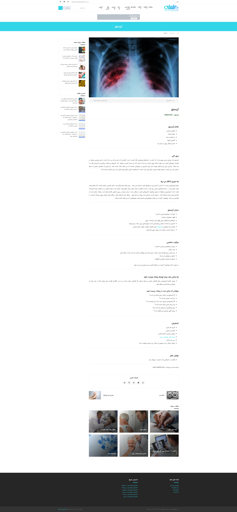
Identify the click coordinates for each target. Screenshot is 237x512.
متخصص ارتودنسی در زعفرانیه (130, 485)
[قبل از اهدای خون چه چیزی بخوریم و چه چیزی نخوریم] (82, 75)
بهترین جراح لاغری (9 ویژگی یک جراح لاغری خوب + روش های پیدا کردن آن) (68, 101)
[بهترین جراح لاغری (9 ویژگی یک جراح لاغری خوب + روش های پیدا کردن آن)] (82, 101)
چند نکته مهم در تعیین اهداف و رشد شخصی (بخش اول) (69, 82)
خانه (178, 33)
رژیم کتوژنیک (175, 488)
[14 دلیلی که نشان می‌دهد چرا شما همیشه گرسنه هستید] (82, 66)
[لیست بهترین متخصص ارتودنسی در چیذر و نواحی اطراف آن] (82, 109)
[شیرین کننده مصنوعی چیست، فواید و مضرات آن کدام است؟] (82, 58)
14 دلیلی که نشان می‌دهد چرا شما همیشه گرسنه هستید (69, 65)
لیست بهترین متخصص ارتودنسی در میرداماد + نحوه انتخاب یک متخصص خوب (69, 134)
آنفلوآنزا (159, 227)
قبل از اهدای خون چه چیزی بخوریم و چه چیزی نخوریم (70, 74)
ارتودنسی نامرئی (174, 485)
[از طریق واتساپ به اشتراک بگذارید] (143, 383)
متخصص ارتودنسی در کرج (131, 497)
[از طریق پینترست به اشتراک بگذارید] (129, 383)
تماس (177, 2)
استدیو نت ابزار (62, 509)
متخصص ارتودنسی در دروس (130, 492)
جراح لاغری (176, 490)
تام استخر (176, 492)
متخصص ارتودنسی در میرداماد (130, 488)
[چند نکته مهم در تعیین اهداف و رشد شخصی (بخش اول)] (82, 83)
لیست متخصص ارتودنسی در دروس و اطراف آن (70, 125)
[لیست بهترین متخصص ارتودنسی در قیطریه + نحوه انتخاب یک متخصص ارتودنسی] (82, 117)
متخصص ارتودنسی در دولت (130, 494)
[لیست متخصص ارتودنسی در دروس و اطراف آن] (82, 126)
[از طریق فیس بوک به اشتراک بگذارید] (134, 383)
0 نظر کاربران (169, 100)
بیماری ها (172, 33)
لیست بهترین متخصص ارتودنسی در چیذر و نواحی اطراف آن (69, 108)
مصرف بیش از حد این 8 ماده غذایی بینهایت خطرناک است (70, 49)
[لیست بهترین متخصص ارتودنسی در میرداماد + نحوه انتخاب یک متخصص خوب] (82, 134)
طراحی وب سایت (77, 509)
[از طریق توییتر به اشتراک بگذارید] (138, 383)
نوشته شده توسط (99, 100)
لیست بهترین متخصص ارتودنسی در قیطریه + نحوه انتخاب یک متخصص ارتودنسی (69, 117)
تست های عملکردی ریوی (167, 337)
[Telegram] (60, 2)
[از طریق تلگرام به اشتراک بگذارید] (124, 383)
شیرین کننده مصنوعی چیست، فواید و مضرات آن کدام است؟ (69, 57)
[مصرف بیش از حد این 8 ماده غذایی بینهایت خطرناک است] (82, 50)
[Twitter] (64, 2)
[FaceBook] (68, 2)
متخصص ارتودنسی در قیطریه (130, 490)
